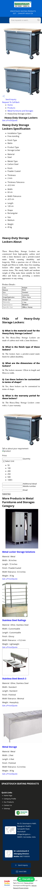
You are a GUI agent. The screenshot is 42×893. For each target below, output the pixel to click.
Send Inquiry (10, 99)
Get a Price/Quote (9, 120)
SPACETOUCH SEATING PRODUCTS (23, 12)
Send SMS (22, 871)
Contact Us (8, 805)
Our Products (9, 802)
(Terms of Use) (28, 883)
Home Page (8, 795)
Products (11, 108)
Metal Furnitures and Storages (20, 111)
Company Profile (10, 799)
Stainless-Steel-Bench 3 (14, 678)
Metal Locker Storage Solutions (18, 551)
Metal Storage (9, 746)
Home (10, 105)
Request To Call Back (10, 102)
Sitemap (7, 808)
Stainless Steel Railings (14, 620)
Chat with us (27, 879)
